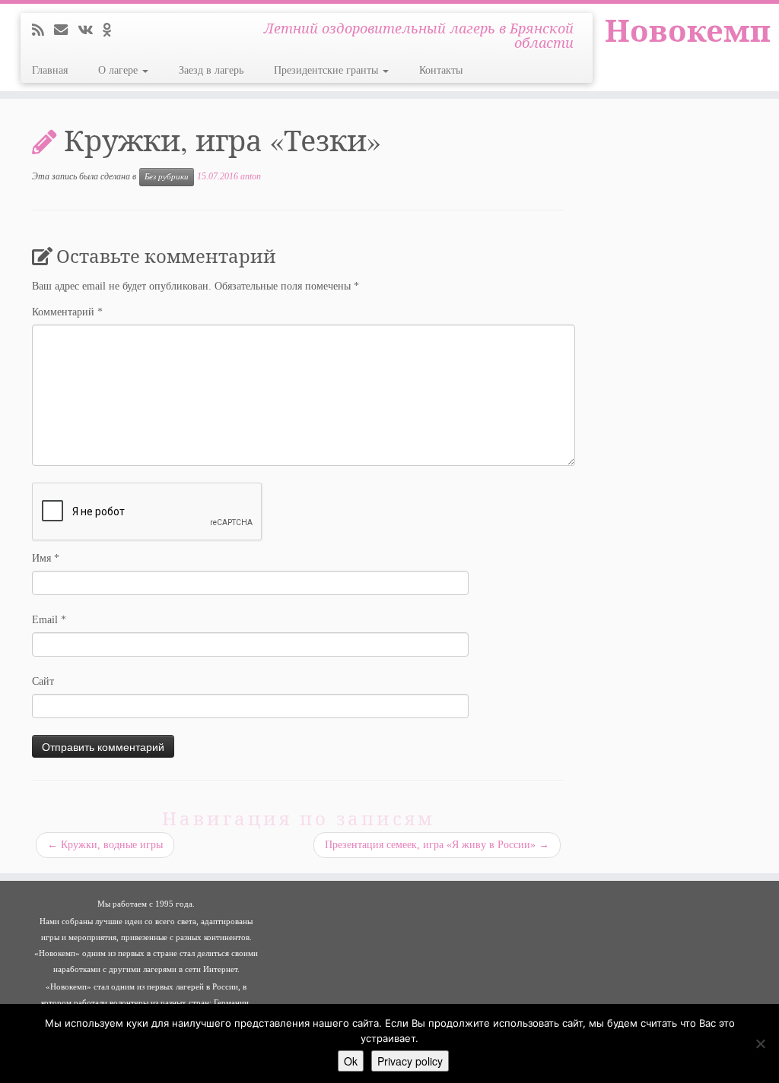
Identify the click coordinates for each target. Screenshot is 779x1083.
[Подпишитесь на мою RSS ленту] (43, 30)
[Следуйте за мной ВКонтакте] (90, 30)
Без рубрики (167, 177)
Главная (50, 70)
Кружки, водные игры (105, 844)
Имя (45, 558)
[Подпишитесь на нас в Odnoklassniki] (112, 30)
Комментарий (67, 312)
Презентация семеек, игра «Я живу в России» (437, 844)
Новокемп (688, 30)
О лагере (119, 70)
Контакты (441, 70)
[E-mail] (66, 30)
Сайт (43, 681)
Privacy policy (410, 1061)
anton (250, 176)
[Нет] (760, 1043)
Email (49, 619)
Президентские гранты (327, 70)
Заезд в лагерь (211, 70)
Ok (351, 1061)
